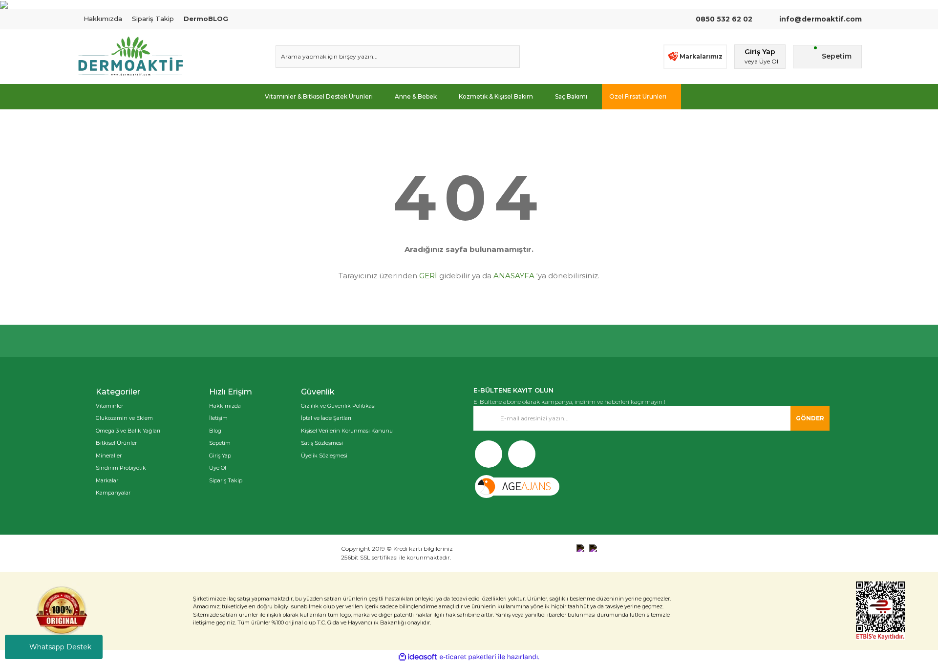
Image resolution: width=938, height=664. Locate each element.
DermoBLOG (206, 18)
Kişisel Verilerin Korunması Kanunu (347, 430)
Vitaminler (109, 405)
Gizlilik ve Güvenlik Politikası (338, 405)
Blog (215, 430)
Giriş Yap (220, 455)
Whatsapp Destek (60, 647)
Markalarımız (701, 56)
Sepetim (220, 442)
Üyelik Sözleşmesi (324, 455)
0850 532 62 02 (724, 19)
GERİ (428, 275)
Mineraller (109, 455)
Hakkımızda (103, 18)
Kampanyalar (113, 492)
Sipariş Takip (153, 18)
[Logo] (130, 57)
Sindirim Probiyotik (121, 467)
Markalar (107, 480)
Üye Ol (217, 467)
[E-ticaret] (467, 657)
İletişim (218, 418)
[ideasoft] (417, 657)
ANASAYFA (513, 275)
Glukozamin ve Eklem (124, 418)
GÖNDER (810, 418)
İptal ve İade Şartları (326, 418)
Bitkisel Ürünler (116, 442)
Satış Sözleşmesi (322, 442)
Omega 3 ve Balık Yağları (128, 430)
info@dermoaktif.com (819, 19)
